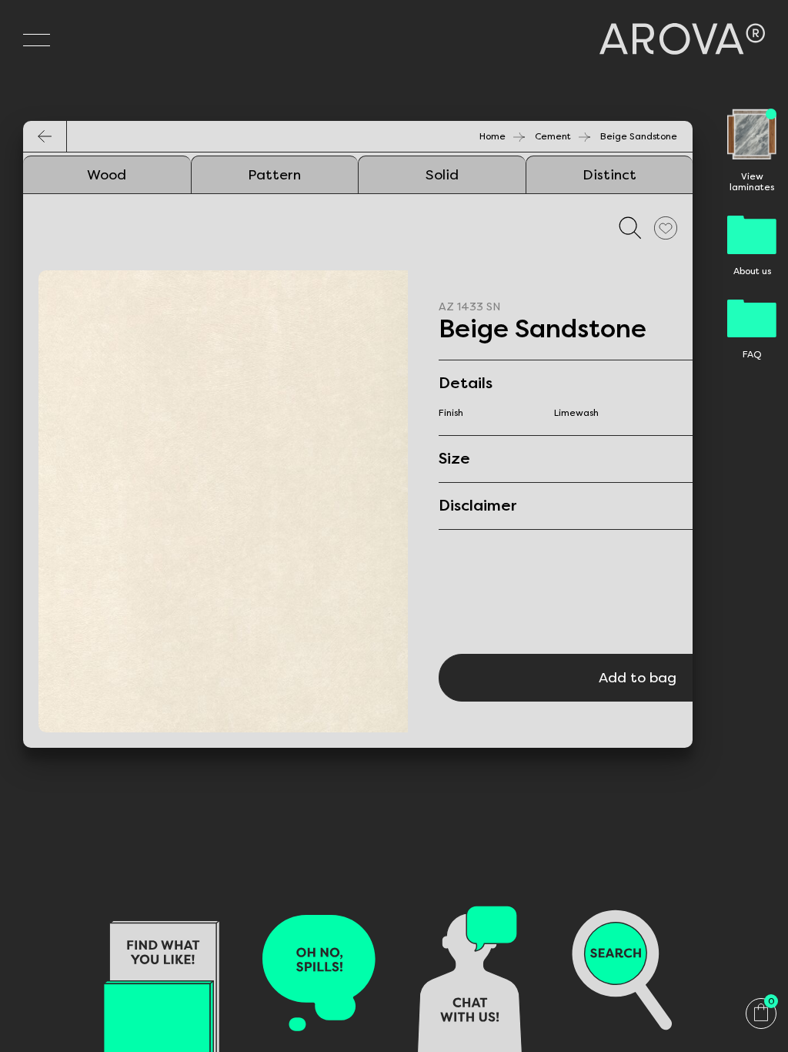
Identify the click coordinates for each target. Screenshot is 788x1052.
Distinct (609, 174)
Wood (106, 174)
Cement (553, 136)
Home (492, 136)
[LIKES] (665, 228)
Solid (442, 174)
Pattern (274, 174)
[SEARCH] (630, 228)
